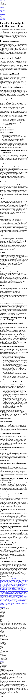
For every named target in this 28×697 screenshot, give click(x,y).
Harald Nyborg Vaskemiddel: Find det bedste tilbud (13, 592)
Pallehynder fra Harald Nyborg (18, 585)
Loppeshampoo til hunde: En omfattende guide (17, 591)
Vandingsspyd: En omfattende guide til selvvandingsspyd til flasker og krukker (12, 601)
